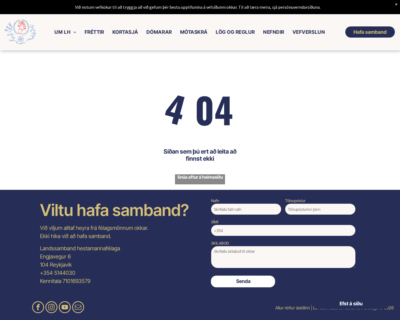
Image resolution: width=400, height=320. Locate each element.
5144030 (64, 273)
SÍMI (214, 222)
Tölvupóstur (295, 200)
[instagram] (51, 308)
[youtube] (65, 308)
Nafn (215, 200)
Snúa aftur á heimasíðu (200, 177)
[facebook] (38, 308)
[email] (78, 308)
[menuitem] (65, 32)
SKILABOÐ (220, 243)
